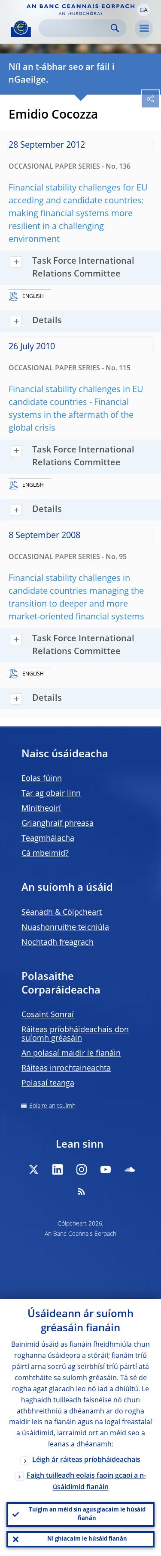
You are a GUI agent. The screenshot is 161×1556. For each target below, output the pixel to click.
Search (115, 28)
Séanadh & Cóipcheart (61, 912)
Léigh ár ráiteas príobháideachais (86, 1460)
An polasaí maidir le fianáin (71, 1053)
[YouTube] (105, 1169)
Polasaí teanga (47, 1083)
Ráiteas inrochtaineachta (66, 1068)
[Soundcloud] (129, 1169)
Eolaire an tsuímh (52, 1106)
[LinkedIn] (57, 1169)
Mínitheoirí (41, 808)
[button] (143, 9)
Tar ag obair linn (51, 793)
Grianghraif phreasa (57, 823)
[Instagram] (81, 1169)
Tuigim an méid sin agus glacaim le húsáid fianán (87, 1514)
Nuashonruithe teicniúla (65, 927)
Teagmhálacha (47, 838)
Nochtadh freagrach (57, 942)
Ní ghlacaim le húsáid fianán (87, 1539)
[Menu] (144, 29)
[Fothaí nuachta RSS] (81, 1191)
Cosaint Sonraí (47, 1015)
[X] (33, 1169)
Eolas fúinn (41, 778)
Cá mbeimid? (45, 853)
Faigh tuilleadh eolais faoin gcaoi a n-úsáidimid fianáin (86, 1482)
